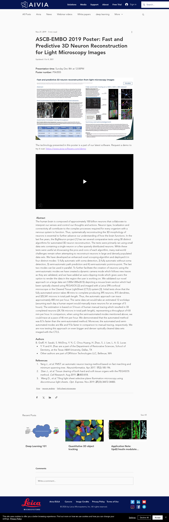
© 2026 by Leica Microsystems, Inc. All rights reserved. (83, 506)
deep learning (102, 14)
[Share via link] (56, 397)
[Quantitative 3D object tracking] (84, 430)
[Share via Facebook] (37, 397)
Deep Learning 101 (36, 446)
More (117, 14)
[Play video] (84, 181)
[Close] (165, 517)
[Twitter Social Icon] (132, 502)
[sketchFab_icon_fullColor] (144, 507)
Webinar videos (64, 14)
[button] (143, 14)
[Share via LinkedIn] (50, 397)
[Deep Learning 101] (41, 430)
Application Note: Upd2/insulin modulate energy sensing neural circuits (124, 448)
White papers (84, 14)
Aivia (38, 14)
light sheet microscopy (66, 388)
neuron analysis (48, 388)
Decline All (144, 517)
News (49, 14)
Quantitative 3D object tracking (81, 448)
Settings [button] (132, 517)
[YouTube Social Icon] (144, 502)
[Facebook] (138, 507)
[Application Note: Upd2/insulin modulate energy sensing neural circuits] (127, 430)
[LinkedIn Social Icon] (138, 502)
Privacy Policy (16, 518)
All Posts (26, 14)
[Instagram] (132, 507)
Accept (157, 517)
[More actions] (131, 31)
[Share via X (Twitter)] (43, 397)
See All (144, 415)
